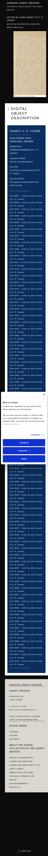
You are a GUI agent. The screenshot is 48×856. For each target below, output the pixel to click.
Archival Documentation (21, 757)
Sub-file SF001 (17, 178)
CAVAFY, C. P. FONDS (25, 130)
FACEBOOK (13, 731)
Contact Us (14, 787)
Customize (35, 435)
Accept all (24, 442)
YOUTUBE (13, 735)
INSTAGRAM (14, 738)
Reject (24, 459)
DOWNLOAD (25, 850)
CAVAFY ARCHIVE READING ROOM (23, 719)
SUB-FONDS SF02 (20, 138)
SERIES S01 (16, 146)
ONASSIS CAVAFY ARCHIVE (25, 684)
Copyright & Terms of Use (21, 776)
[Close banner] (44, 394)
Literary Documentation (21, 761)
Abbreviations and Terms (21, 772)
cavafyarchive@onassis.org (25, 709)
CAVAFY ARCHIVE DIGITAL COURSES (24, 716)
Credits (13, 779)
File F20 (14, 166)
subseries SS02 (17, 158)
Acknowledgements (18, 783)
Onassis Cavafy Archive (23, 3)
